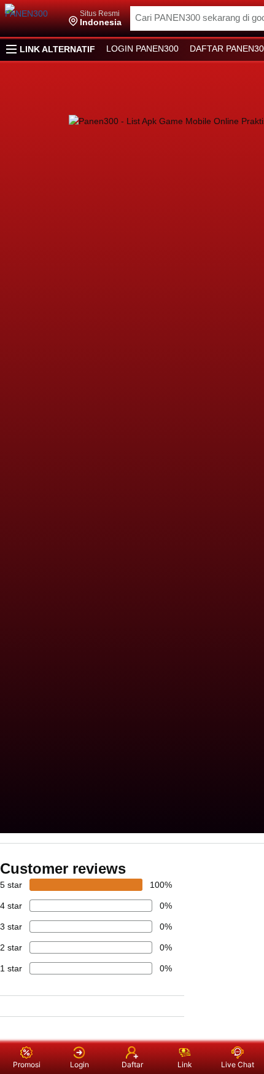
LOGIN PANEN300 (142, 48)
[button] (95, 18)
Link (184, 1064)
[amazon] (32, 18)
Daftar (132, 1064)
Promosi (27, 1064)
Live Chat (237, 1064)
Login (79, 1064)
